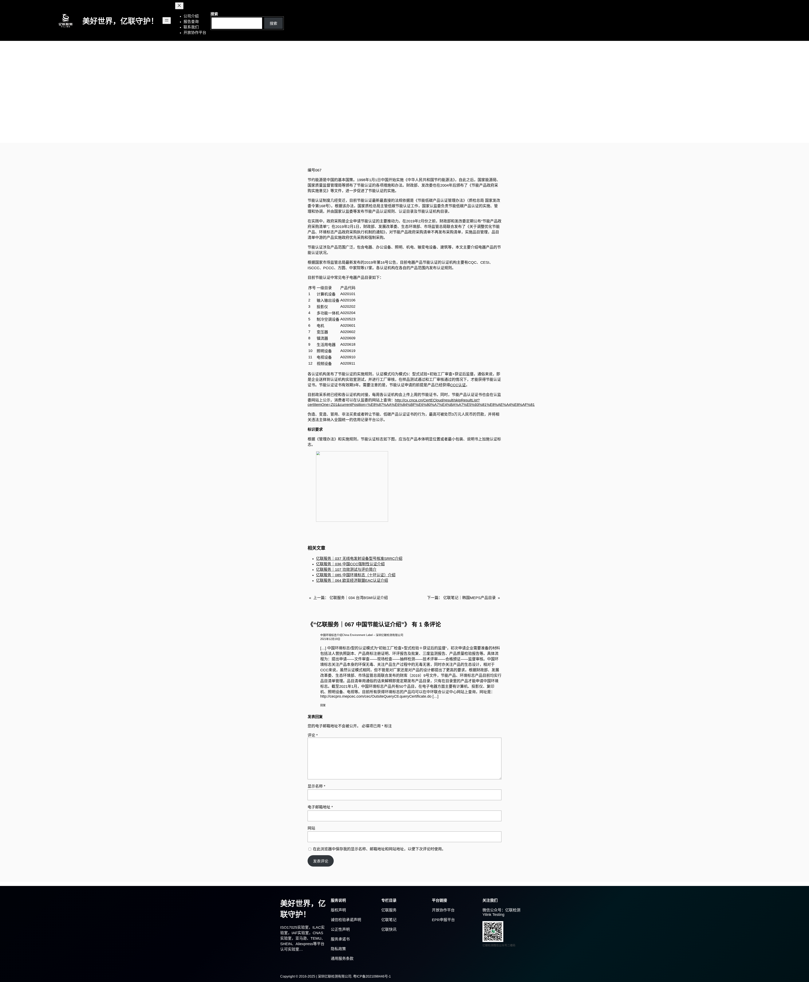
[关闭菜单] (179, 5)
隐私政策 (338, 949)
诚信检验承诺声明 (346, 920)
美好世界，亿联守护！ (120, 21)
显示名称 (316, 786)
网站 (311, 828)
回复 (323, 705)
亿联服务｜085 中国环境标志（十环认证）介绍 (355, 575)
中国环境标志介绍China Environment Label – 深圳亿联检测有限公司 (361, 635)
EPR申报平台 (443, 920)
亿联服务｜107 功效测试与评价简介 (346, 569)
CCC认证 (458, 385)
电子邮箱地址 (320, 807)
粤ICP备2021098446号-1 (372, 976)
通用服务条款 (342, 959)
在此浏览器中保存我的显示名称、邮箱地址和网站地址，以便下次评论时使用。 (379, 849)
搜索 (214, 14)
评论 (313, 735)
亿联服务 (388, 910)
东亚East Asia (294, 123)
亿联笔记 (388, 920)
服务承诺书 (340, 939)
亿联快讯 (388, 929)
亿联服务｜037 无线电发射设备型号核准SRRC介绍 (359, 559)
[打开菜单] (166, 20)
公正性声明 (340, 929)
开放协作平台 (443, 910)
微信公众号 (491, 910)
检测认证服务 (319, 123)
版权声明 (338, 910)
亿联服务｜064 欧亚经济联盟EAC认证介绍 (352, 580)
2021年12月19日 (330, 639)
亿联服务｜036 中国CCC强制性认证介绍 (350, 564)
